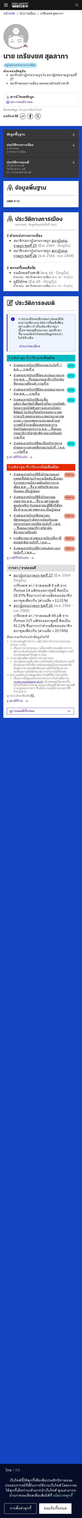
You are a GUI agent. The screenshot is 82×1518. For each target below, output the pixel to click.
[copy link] (23, 116)
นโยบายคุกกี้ (63, 1495)
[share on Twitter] (38, 116)
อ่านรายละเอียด (29, 346)
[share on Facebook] (30, 116)
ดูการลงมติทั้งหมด (21, 711)
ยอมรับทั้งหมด (55, 1508)
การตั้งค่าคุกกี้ (20, 1508)
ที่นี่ (32, 696)
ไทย (9, 1470)
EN (17, 1470)
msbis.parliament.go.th (28, 682)
